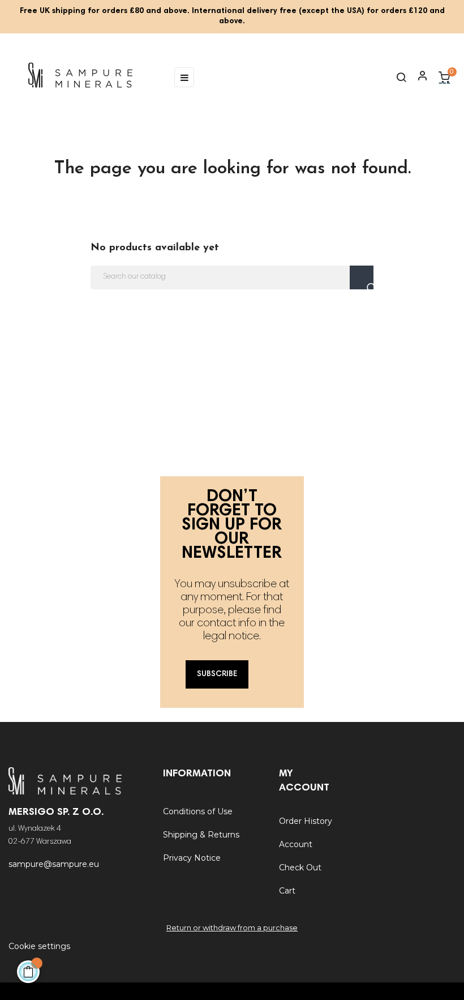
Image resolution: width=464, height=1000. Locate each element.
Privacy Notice (192, 858)
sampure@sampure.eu (53, 864)
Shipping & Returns (201, 835)
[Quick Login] (417, 77)
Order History (305, 821)
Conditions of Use (198, 811)
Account (295, 844)
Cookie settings (39, 946)
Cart (287, 891)
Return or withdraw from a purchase (232, 927)
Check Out (300, 867)
